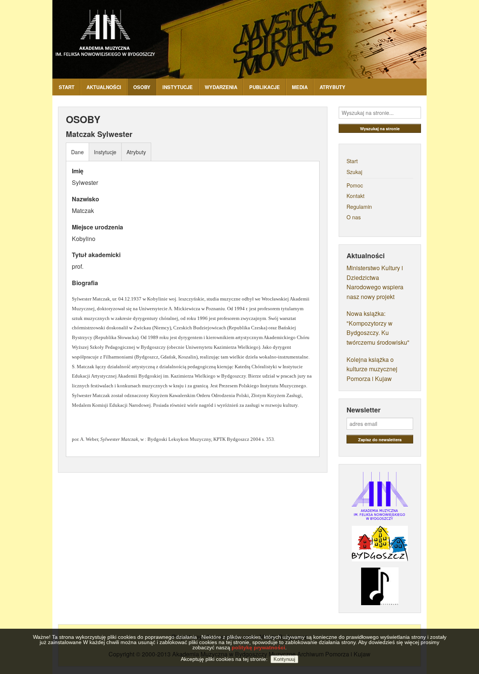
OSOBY (141, 87)
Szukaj (354, 172)
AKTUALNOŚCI (103, 87)
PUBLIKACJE (264, 87)
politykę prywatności (258, 647)
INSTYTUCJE (177, 87)
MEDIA (300, 87)
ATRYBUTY (332, 87)
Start (352, 161)
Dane (77, 152)
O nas (354, 217)
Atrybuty (136, 152)
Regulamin (359, 206)
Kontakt (355, 195)
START (66, 87)
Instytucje (105, 152)
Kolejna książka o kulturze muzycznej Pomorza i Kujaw (372, 369)
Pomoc (355, 185)
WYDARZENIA (221, 87)
